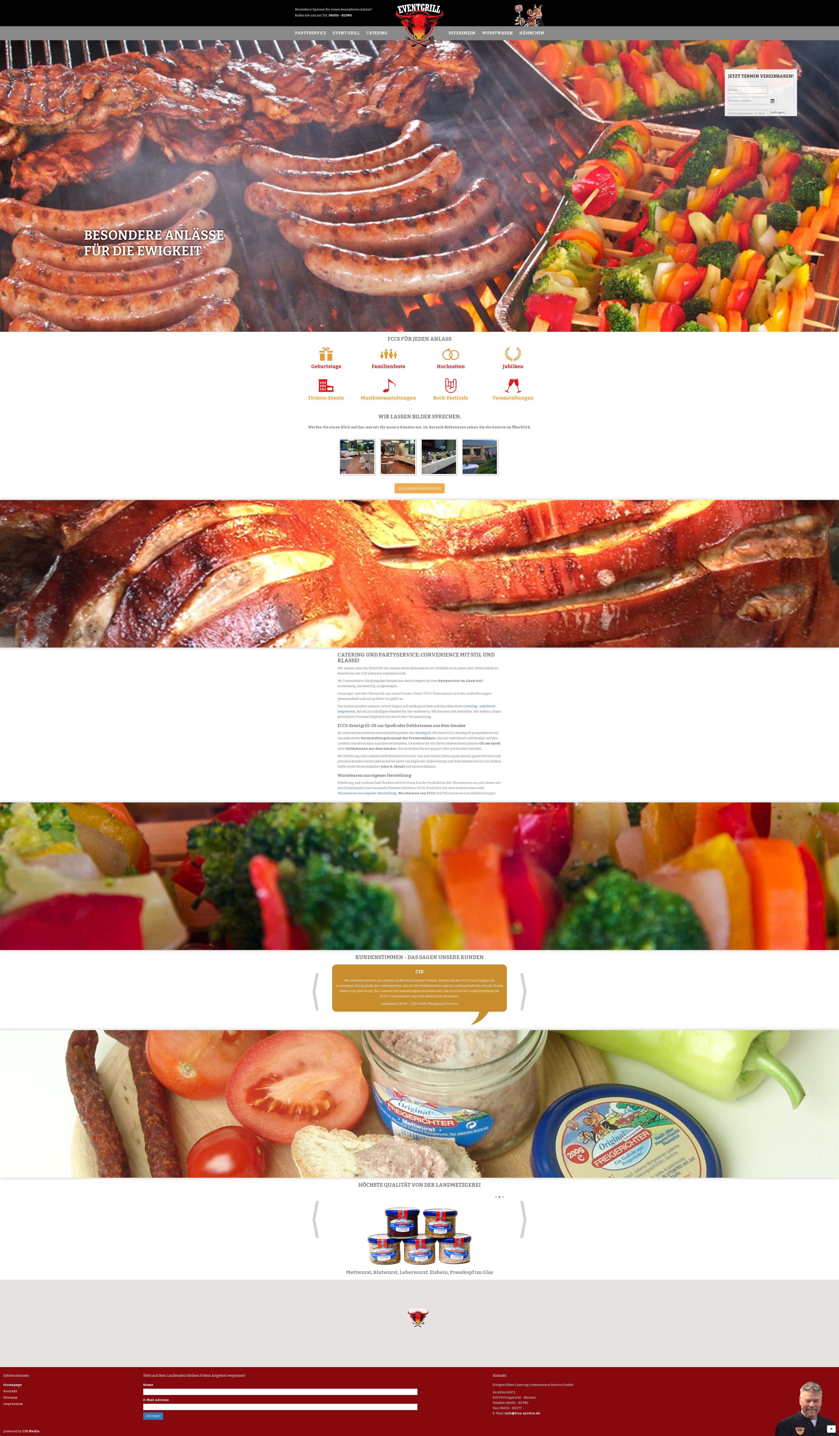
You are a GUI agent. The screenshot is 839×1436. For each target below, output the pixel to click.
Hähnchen (531, 33)
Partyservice (310, 33)
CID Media (30, 1431)
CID (419, 972)
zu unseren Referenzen (419, 488)
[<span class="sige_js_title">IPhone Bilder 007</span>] (399, 457)
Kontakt (10, 1391)
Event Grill (346, 33)
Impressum (13, 1404)
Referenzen (462, 33)
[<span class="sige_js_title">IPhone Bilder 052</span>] (481, 457)
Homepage (12, 1385)
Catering (377, 33)
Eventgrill (423, 733)
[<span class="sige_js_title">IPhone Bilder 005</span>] (358, 457)
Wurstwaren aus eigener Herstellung (367, 793)
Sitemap (10, 1397)
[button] (418, 1317)
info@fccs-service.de (522, 1413)
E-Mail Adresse (156, 1400)
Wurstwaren (497, 33)
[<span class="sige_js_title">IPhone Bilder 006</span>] (440, 457)
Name (148, 1385)
